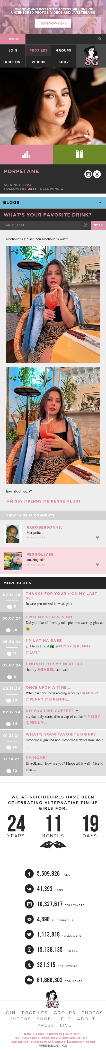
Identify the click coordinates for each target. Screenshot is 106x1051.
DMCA (41, 1034)
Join (12, 50)
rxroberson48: (44, 527)
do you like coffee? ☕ (53, 711)
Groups (63, 50)
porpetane (21, 171)
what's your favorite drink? (48, 214)
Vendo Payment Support (82, 1042)
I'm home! (36, 758)
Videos (39, 62)
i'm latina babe (44, 640)
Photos (12, 62)
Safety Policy (72, 1034)
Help (64, 1018)
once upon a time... (48, 687)
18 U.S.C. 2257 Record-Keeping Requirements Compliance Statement (52, 1038)
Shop (64, 62)
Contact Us (60, 1042)
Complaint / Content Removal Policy (31, 1042)
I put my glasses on (49, 617)
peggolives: (40, 554)
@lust (73, 501)
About (86, 1018)
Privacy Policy (54, 1034)
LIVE (66, 1025)
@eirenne (54, 501)
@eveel (46, 670)
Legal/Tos (29, 1034)
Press (45, 1025)
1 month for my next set (54, 664)
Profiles (39, 50)
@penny (33, 501)
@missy (14, 501)
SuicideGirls (91, 50)
